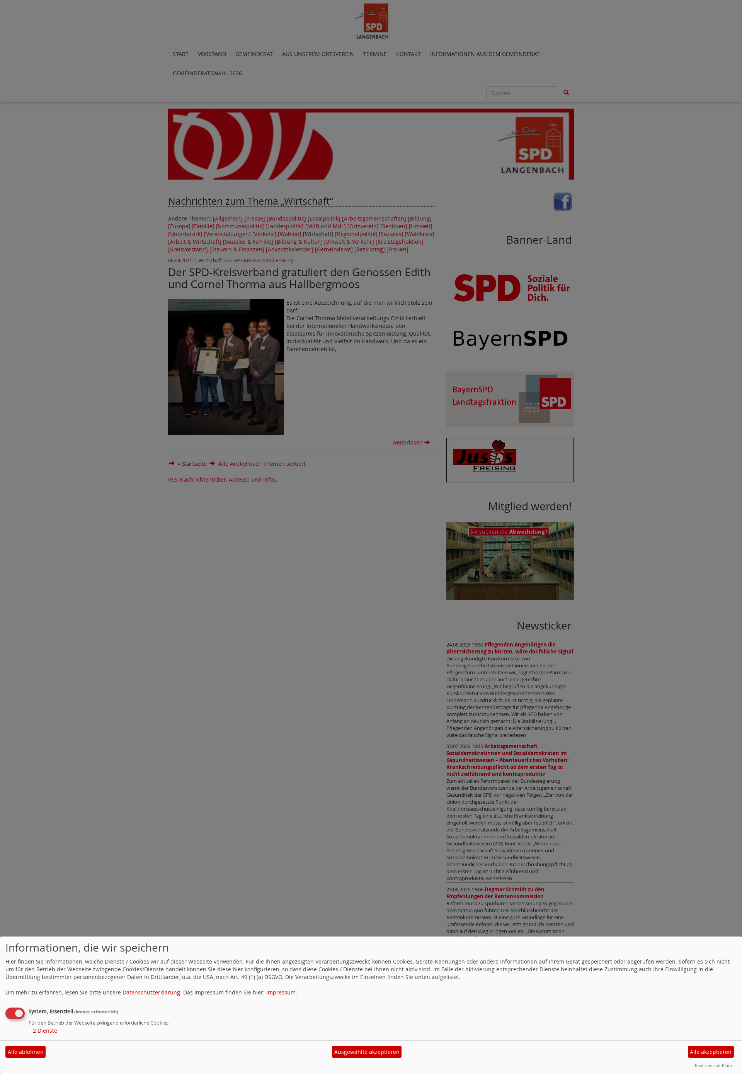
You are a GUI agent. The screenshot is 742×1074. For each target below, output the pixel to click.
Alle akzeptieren (711, 1051)
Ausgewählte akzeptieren (367, 1051)
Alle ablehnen (26, 1051)
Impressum (281, 992)
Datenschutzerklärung (151, 992)
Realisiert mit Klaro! (714, 1065)
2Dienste (43, 1030)
